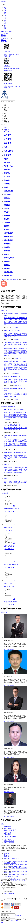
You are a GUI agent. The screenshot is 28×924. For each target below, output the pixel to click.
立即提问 (3, 406)
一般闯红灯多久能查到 (10, 836)
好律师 (4, 279)
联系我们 (6, 856)
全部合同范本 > (5, 493)
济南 (5, 22)
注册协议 (11, 864)
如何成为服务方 (20, 874)
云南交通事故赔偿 (9, 841)
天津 (5, 18)
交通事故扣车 (7, 833)
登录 (2, 922)
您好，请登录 (4, 33)
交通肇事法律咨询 (9, 842)
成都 (5, 27)
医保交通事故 (7, 828)
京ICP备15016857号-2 (17, 879)
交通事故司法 (7, 826)
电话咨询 (18, 868)
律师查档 (14, 871)
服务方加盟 (12, 874)
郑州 (5, 20)
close (2, 909)
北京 (5, 7)
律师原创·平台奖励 (13, 876)
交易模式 (20, 861)
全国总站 (3, 1)
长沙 (5, 23)
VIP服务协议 (17, 866)
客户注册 (3, 35)
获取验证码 (18, 916)
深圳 (5, 12)
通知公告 (6, 855)
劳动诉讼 (6, 873)
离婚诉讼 (11, 873)
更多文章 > (4, 310)
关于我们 (6, 853)
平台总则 (16, 864)
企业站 (6, 31)
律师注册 (3, 36)
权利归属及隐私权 (9, 866)
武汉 (5, 14)
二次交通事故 (7, 834)
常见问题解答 (14, 861)
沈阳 (5, 25)
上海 (5, 9)
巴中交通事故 (7, 839)
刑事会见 (24, 871)
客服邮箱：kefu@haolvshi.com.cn (12, 858)
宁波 (5, 17)
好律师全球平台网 (9, 893)
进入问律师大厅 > (11, 406)
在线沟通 (11, 649)
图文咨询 (23, 868)
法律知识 (9, 279)
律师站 (10, 31)
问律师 (13, 868)
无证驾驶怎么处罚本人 (10, 830)
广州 (5, 10)
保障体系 (7, 863)
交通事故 (15, 279)
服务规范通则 (23, 864)
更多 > (2, 824)
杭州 (5, 15)
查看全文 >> (17, 327)
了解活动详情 (14, 920)
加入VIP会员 (4, 38)
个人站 (2, 31)
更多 (5, 28)
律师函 (10, 869)
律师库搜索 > (4, 612)
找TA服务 (6, 649)
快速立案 (19, 871)
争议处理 (13, 863)
